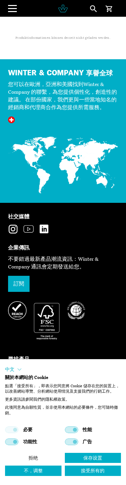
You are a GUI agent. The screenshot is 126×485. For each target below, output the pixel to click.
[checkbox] (11, 429)
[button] (13, 370)
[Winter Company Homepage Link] (63, 8)
